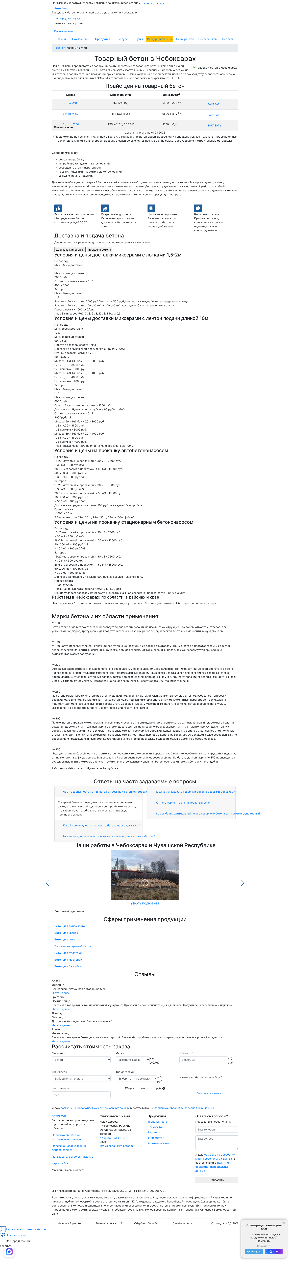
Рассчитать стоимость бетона (26, 1229)
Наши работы (185, 39)
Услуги (122, 39)
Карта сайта (60, 1163)
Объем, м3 (186, 1053)
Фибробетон (156, 1137)
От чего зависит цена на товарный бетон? (184, 802)
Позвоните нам (16, 1235)
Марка (120, 1053)
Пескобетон (155, 1127)
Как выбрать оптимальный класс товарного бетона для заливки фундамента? (207, 813)
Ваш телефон (60, 1088)
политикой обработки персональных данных (184, 1108)
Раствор (153, 1132)
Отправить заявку (209, 1093)
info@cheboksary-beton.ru (117, 1145)
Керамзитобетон (159, 1143)
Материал (58, 1053)
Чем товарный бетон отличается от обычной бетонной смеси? (104, 791)
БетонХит (60, 8)
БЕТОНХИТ (59, 1116)
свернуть (6, 1246)
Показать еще (63, 127)
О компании (79, 39)
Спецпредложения (159, 39)
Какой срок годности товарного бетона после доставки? (101, 825)
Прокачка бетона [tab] (99, 249)
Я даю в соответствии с (133, 1108)
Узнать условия (153, 3)
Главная (61, 39)
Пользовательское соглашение (72, 1156)
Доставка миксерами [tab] (70, 249)
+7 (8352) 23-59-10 (67, 19)
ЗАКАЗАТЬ (214, 104)
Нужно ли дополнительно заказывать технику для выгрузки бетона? (108, 836)
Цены (139, 39)
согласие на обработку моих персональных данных (95, 1108)
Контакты (228, 39)
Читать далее (61, 993)
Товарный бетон (158, 1121)
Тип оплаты (59, 1072)
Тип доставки (125, 1072)
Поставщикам (207, 39)
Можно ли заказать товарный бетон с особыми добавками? (196, 791)
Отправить (217, 1180)
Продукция (102, 39)
